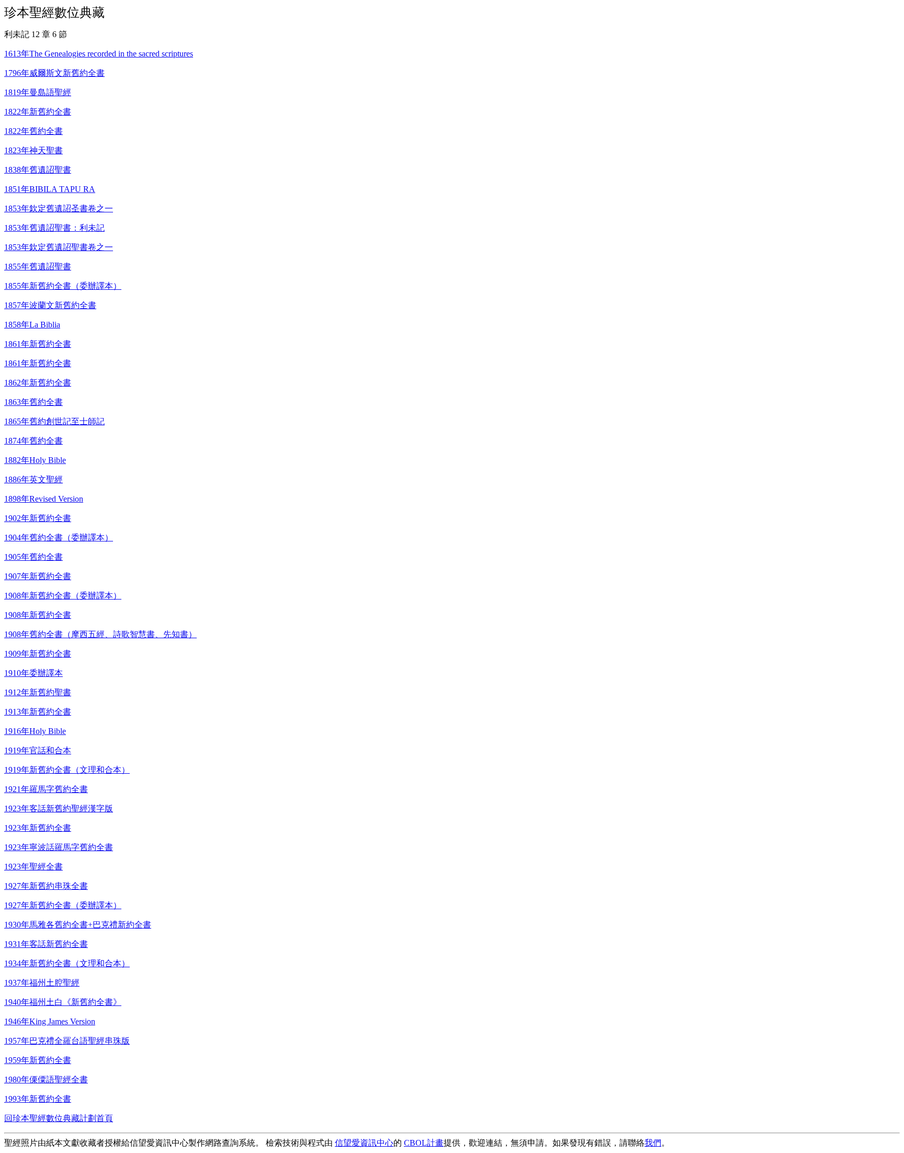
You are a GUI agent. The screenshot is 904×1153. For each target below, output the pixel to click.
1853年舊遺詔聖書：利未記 (54, 227)
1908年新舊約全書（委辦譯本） (62, 595)
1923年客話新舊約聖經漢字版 (58, 808)
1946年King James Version (49, 1021)
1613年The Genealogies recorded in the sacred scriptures (98, 53)
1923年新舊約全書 (37, 827)
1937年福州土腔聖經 (42, 982)
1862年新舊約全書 (37, 382)
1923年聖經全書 (33, 866)
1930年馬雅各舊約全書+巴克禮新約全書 (77, 924)
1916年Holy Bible (35, 731)
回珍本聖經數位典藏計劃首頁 (58, 1118)
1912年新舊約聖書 (37, 692)
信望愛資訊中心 (364, 1142)
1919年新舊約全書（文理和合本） (67, 769)
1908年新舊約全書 (37, 615)
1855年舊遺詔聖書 (37, 266)
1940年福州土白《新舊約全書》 (62, 1002)
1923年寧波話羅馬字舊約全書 (58, 847)
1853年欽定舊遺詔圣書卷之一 (58, 208)
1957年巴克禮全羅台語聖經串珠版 (67, 1040)
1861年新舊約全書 (37, 344)
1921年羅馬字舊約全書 (46, 789)
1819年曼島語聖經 (37, 92)
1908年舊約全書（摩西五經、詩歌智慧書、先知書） (100, 634)
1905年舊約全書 (33, 556)
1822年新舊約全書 (37, 111)
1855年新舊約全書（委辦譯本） (62, 285)
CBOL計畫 (424, 1142)
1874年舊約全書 (33, 440)
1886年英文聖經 (33, 479)
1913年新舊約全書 (37, 711)
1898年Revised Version (43, 498)
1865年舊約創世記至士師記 (54, 421)
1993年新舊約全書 (37, 1098)
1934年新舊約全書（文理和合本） (67, 963)
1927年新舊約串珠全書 (46, 885)
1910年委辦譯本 (33, 673)
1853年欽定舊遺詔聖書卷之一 (58, 247)
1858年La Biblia (32, 324)
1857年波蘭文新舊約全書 (50, 305)
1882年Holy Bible (35, 460)
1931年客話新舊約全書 (46, 944)
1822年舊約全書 (33, 131)
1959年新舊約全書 (37, 1060)
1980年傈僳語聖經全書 (46, 1079)
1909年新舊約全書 (37, 653)
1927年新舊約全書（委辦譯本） (62, 905)
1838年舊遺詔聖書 (37, 169)
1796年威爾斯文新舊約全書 (54, 73)
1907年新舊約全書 (37, 576)
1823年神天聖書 (33, 150)
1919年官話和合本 (37, 750)
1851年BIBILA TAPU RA (49, 189)
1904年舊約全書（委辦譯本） (58, 537)
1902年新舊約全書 (37, 518)
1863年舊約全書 (33, 402)
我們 (653, 1142)
